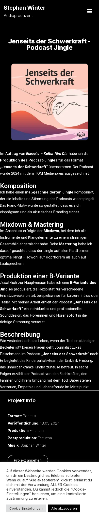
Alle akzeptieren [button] (64, 508)
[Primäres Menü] (89, 11)
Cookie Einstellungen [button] (26, 508)
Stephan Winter (24, 7)
